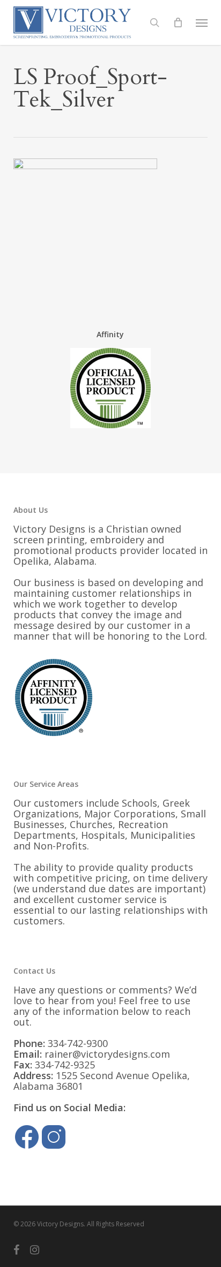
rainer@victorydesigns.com (107, 1054)
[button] (202, 22)
